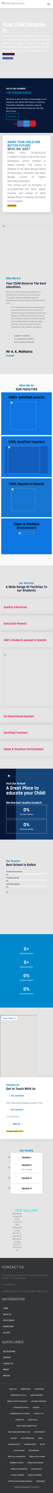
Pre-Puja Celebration (16, 1457)
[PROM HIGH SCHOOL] (14, 4)
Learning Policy (14, 1444)
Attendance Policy (21, 1407)
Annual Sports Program (17, 1401)
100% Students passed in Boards (25, 640)
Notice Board (9, 1352)
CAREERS (36, 1407)
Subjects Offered (35, 1475)
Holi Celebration (27, 1438)
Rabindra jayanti (16, 1463)
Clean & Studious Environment (24, 749)
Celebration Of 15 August (20, 1413)
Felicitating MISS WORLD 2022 (19, 1432)
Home (5, 1308)
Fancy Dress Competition (26, 1426)
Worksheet (40, 1481)
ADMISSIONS (39, 1389)
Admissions (8, 1326)
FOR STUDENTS (39, 1432)
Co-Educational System (19, 716)
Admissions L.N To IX (18, 1395)
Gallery (6, 1333)
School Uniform (17, 1475)
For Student (8, 1320)
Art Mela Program (38, 1401)
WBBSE (6, 1370)
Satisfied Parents (15, 624)
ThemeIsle (35, 1487)
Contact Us (8, 1364)
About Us (7, 1314)
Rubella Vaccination (19, 1469)
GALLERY (14, 1438)
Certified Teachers (16, 733)
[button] (8, 54)
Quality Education (15, 607)
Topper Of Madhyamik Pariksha (20, 1481)
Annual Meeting (36, 1395)
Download (20, 1420)
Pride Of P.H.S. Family (37, 1457)
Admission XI (26, 1389)
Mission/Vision (30, 1444)
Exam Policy (32, 1420)
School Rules (36, 1469)
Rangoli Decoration (35, 1463)
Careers (7, 1357)
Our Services (34, 1450)
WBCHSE (6, 1376)
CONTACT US (38, 1413)
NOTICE (42, 1444)
